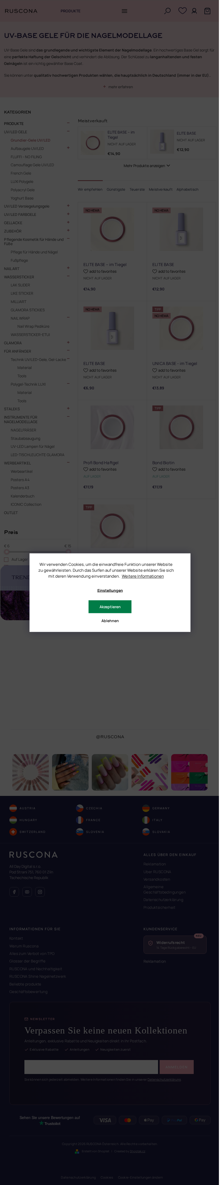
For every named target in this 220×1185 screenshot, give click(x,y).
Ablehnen (110, 620)
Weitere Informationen (143, 576)
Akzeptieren (110, 606)
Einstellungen (110, 590)
